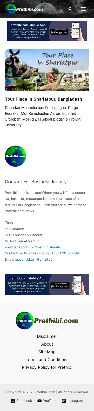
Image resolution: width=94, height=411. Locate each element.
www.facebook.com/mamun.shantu (32, 247)
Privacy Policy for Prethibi (47, 367)
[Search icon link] (70, 9)
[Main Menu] (83, 9)
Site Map (47, 351)
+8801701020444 (65, 253)
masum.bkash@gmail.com (35, 259)
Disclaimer (47, 336)
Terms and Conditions (47, 359)
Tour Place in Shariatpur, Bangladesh (43, 99)
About (47, 344)
